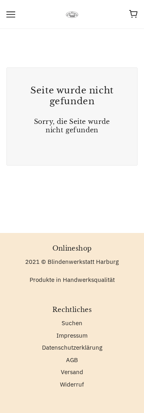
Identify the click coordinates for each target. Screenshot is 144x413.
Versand (72, 372)
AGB (72, 360)
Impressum (72, 335)
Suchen (72, 323)
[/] (72, 14)
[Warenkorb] (133, 14)
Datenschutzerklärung (72, 347)
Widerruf (72, 384)
